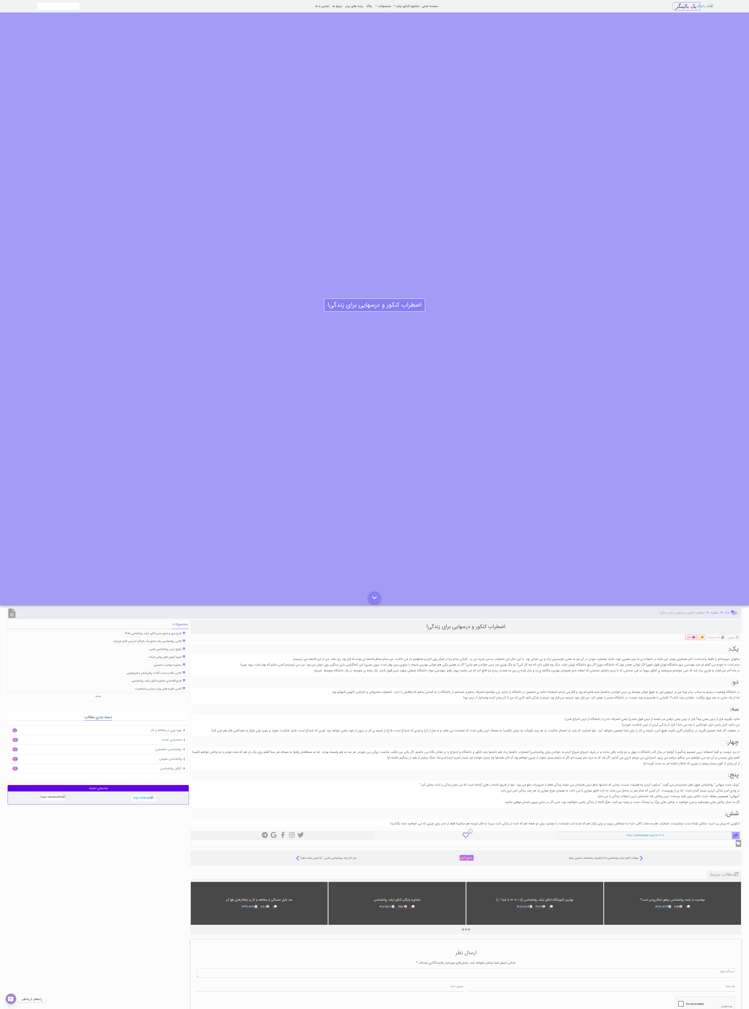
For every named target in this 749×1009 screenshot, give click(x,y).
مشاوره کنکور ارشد (407, 6)
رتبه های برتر (354, 6)
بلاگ (369, 6)
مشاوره (715, 612)
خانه (727, 612)
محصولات (384, 6)
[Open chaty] (11, 999)
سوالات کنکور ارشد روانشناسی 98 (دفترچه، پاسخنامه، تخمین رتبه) (604, 858)
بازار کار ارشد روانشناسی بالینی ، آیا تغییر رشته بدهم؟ (328, 858)
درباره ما (337, 6)
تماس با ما (322, 6)
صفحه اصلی (430, 6)
